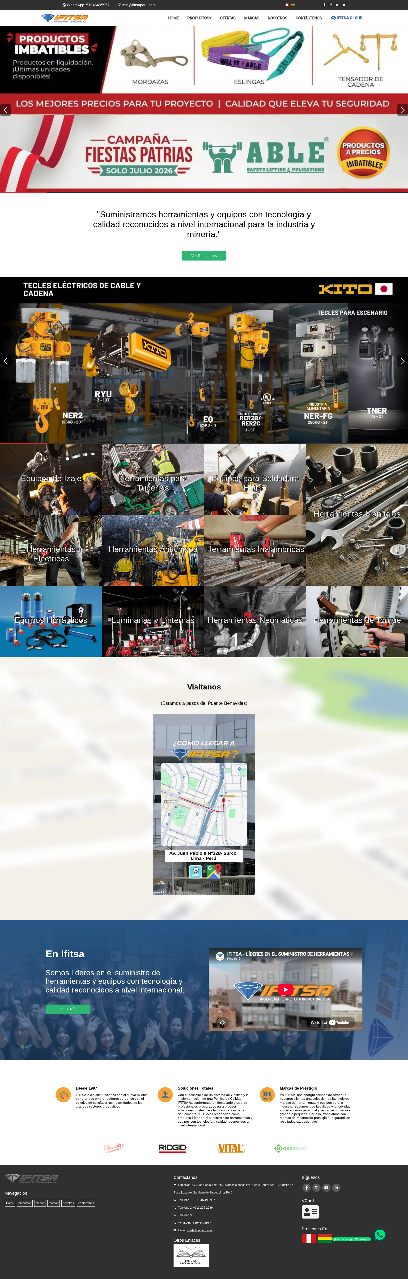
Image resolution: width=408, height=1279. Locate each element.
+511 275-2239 (203, 1207)
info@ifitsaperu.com (199, 1230)
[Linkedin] (343, 4)
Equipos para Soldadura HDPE (255, 479)
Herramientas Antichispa (153, 549)
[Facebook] (324, 4)
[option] (204, 109)
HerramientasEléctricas (51, 550)
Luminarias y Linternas (153, 620)
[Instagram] (330, 4)
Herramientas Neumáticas (255, 620)
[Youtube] (337, 4)
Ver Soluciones (204, 256)
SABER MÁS (68, 1009)
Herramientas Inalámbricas (255, 549)
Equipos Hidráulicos (51, 620)
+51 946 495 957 (204, 1200)
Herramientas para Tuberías (153, 479)
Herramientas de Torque (357, 620)
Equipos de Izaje (51, 478)
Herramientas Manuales (357, 513)
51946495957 (202, 1222)
